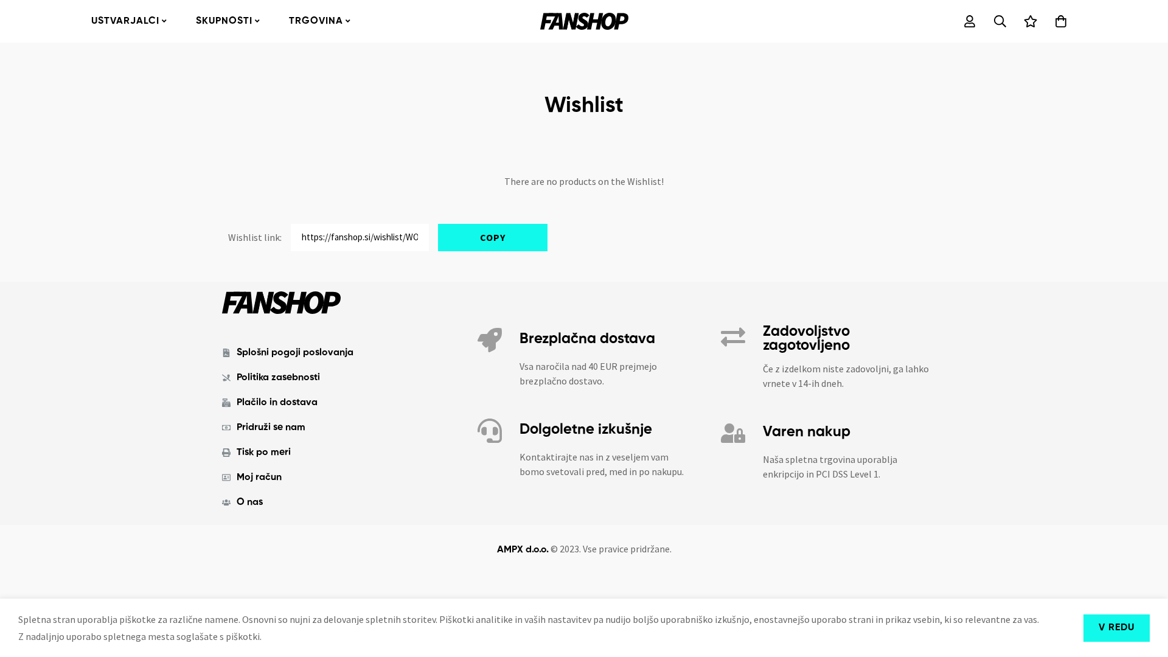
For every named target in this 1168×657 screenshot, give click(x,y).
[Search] (1000, 21)
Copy (493, 237)
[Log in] (969, 21)
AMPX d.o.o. (523, 550)
